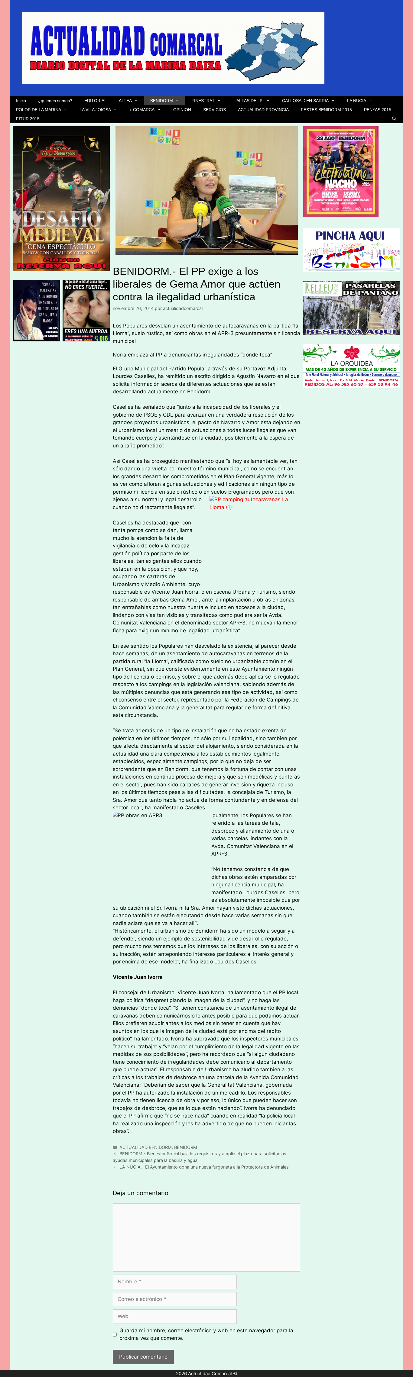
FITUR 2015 (28, 118)
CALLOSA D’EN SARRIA (305, 100)
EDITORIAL (95, 100)
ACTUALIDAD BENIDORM (145, 1147)
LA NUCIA (356, 100)
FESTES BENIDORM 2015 (326, 109)
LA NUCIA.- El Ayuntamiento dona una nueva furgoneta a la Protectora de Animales (204, 1166)
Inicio (21, 100)
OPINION (182, 109)
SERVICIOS (214, 109)
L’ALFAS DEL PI (248, 100)
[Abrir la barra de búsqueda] (394, 118)
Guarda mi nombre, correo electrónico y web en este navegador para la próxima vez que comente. (206, 1334)
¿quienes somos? (55, 100)
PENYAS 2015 (377, 109)
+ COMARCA (141, 109)
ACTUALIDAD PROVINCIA (263, 109)
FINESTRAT (203, 100)
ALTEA (125, 100)
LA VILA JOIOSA (95, 109)
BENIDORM (161, 100)
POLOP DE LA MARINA (38, 109)
